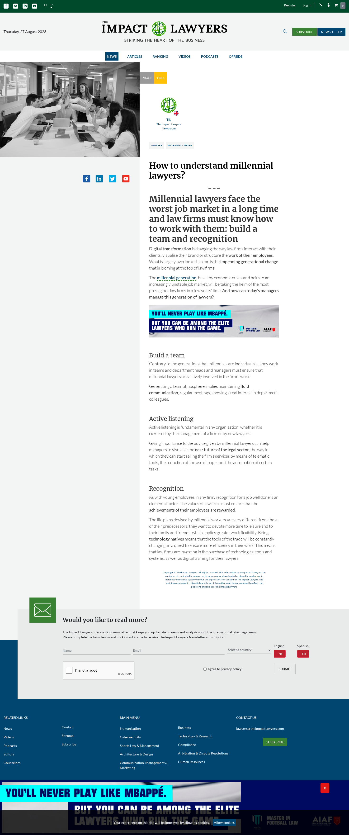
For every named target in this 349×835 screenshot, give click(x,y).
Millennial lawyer (180, 145)
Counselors (12, 763)
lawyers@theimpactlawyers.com (260, 728)
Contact (68, 727)
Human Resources (191, 762)
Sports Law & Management (139, 746)
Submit (285, 669)
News (112, 56)
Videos (185, 56)
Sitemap (68, 736)
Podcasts (209, 56)
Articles (134, 56)
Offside (235, 56)
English (279, 646)
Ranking (160, 56)
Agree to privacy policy (224, 669)
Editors (9, 754)
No (281, 653)
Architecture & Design (136, 754)
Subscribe (304, 32)
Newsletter (331, 32)
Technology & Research (195, 736)
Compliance (187, 745)
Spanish (303, 646)
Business (184, 728)
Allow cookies (224, 823)
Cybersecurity (130, 737)
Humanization (130, 728)
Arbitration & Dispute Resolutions (203, 753)
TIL (168, 124)
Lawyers (156, 145)
